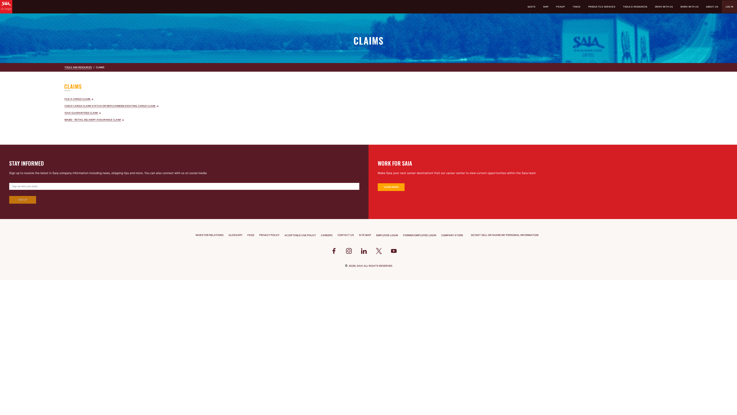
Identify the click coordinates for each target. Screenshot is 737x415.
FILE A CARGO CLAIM (79, 99)
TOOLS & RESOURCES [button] (635, 6)
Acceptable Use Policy (300, 235)
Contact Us (346, 235)
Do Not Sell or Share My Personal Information (505, 235)
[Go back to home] (6, 6)
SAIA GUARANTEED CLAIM (82, 113)
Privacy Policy (269, 235)
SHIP (546, 6)
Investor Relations (210, 235)
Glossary (235, 235)
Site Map (365, 235)
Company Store (452, 235)
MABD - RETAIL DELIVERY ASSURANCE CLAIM (94, 120)
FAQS (250, 235)
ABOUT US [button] (712, 6)
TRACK (577, 6)
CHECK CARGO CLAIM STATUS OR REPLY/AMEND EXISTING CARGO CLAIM (111, 106)
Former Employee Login (419, 235)
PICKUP (560, 6)
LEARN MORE (391, 187)
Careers (327, 235)
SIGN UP (22, 200)
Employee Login (387, 235)
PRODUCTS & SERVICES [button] (601, 6)
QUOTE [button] (532, 6)
